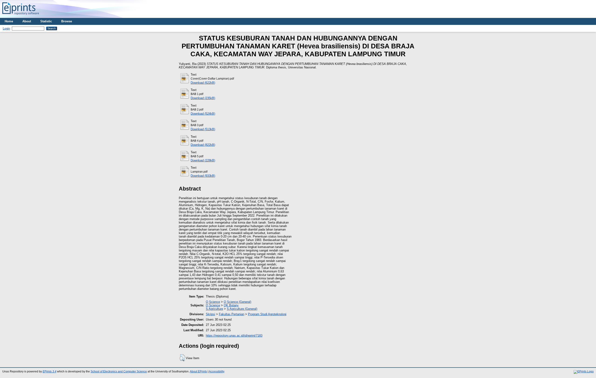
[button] (182, 357)
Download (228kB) (203, 160)
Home (9, 21)
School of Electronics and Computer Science (119, 371)
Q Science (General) (237, 302)
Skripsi (210, 314)
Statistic (46, 21)
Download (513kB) (203, 129)
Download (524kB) (203, 113)
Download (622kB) (203, 82)
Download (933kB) (203, 175)
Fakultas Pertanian (231, 314)
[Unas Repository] (20, 16)
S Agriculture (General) (242, 309)
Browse (66, 21)
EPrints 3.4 (49, 371)
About (26, 21)
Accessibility (216, 371)
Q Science (213, 302)
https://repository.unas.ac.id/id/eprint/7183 (234, 335)
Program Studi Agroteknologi (267, 314)
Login (6, 28)
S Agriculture (214, 309)
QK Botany (231, 305)
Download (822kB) (203, 145)
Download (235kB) (203, 98)
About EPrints (198, 371)
